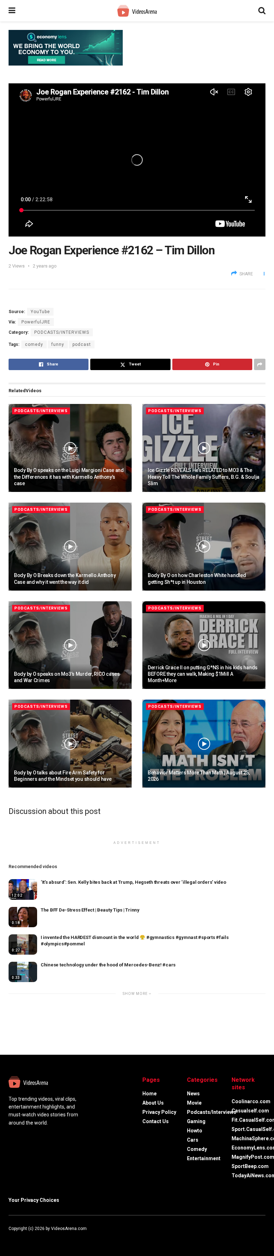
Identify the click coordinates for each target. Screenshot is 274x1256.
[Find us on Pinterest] (38, 1237)
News (193, 1093)
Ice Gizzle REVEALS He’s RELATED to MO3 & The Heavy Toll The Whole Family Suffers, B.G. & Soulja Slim (203, 476)
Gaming (196, 1121)
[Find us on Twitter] (19, 1237)
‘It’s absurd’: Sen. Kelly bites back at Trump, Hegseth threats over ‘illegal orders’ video (133, 882)
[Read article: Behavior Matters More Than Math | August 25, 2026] (203, 744)
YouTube (40, 311)
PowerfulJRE (35, 322)
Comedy (197, 1149)
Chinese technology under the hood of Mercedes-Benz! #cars (108, 964)
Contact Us (155, 1121)
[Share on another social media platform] (259, 364)
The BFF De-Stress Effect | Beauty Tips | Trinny (90, 910)
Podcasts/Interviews (61, 332)
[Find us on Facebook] (10, 1237)
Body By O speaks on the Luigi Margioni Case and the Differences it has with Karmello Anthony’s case (69, 476)
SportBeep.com (250, 1166)
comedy (34, 344)
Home (149, 1093)
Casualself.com (250, 1111)
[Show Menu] (12, 10)
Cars (192, 1140)
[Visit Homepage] (137, 11)
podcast (81, 344)
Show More (136, 994)
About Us (153, 1103)
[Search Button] (261, 10)
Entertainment (203, 1158)
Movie (194, 1103)
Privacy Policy (159, 1112)
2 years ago (45, 266)
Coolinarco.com (251, 1101)
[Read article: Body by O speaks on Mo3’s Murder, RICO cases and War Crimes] (70, 645)
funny (57, 344)
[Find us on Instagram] (29, 1237)
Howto (194, 1130)
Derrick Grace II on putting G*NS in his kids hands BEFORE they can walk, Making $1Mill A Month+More (203, 674)
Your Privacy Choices (34, 1200)
